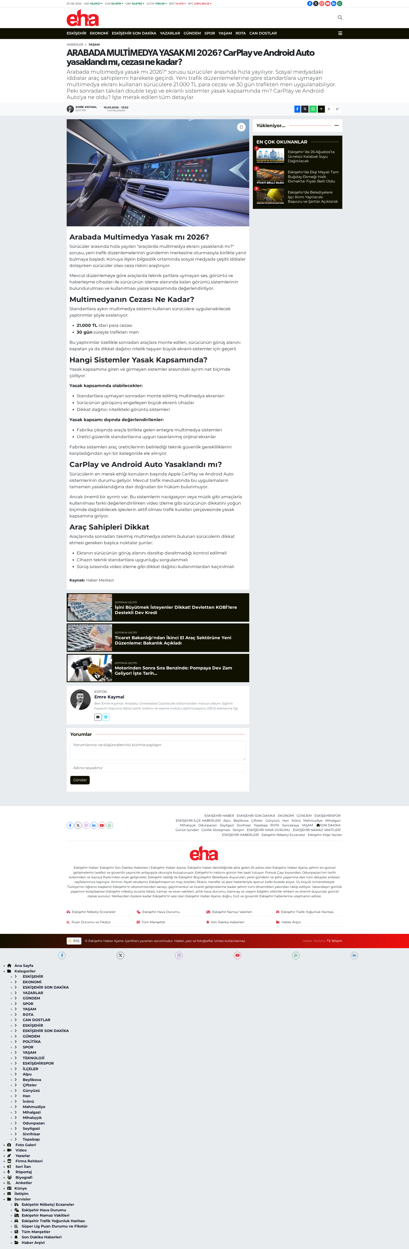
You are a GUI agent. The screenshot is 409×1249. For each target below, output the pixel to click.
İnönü (296, 821)
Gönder (80, 780)
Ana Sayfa (23, 965)
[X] (78, 825)
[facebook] (62, 955)
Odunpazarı (207, 825)
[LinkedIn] (93, 825)
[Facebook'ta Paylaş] (297, 109)
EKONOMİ (99, 33)
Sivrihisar (244, 825)
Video (20, 1150)
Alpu (227, 821)
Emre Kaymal (109, 696)
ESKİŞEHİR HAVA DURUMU (268, 830)
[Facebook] (70, 825)
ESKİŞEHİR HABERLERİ (240, 835)
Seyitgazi (227, 825)
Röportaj (23, 1172)
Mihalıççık (188, 825)
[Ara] (340, 17)
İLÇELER (30, 1069)
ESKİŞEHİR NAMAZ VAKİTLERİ (317, 830)
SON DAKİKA (330, 825)
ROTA (241, 33)
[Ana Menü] (340, 33)
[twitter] (120, 955)
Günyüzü (272, 821)
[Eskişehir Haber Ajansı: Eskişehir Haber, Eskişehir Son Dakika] (83, 17)
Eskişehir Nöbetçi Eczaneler (283, 835)
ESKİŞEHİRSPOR (327, 816)
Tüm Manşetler (153, 922)
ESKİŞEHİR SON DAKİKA (134, 33)
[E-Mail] (97, 717)
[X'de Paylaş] (304, 109)
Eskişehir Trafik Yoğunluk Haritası (307, 912)
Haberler (75, 44)
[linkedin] (354, 955)
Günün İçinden (187, 830)
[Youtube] (101, 825)
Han (285, 821)
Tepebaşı (261, 825)
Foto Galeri (25, 1145)
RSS (75, 941)
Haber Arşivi (291, 922)
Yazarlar (22, 1156)
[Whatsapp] (109, 825)
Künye (20, 1188)
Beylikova (241, 821)
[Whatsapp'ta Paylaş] (313, 109)
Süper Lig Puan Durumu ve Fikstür (55, 1226)
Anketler (23, 1183)
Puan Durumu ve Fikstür (91, 922)
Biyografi (23, 1177)
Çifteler (257, 821)
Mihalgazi (333, 821)
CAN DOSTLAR (263, 33)
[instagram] (179, 955)
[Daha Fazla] (321, 109)
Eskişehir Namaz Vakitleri (232, 912)
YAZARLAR (170, 33)
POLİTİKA (31, 1041)
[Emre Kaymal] (80, 699)
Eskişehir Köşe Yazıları (325, 835)
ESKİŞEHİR (76, 33)
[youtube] (237, 955)
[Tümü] (337, 125)
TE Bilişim (334, 941)
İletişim (238, 830)
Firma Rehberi (28, 1161)
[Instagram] (85, 825)
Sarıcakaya (290, 825)
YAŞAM (225, 33)
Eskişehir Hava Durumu (161, 912)
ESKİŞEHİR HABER (219, 816)
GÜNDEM (192, 33)
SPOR (209, 33)
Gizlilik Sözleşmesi (216, 830)
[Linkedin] (105, 717)
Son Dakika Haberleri (227, 922)
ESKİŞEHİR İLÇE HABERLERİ (198, 821)
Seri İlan (22, 1166)
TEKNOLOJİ (33, 1058)
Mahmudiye (313, 821)
